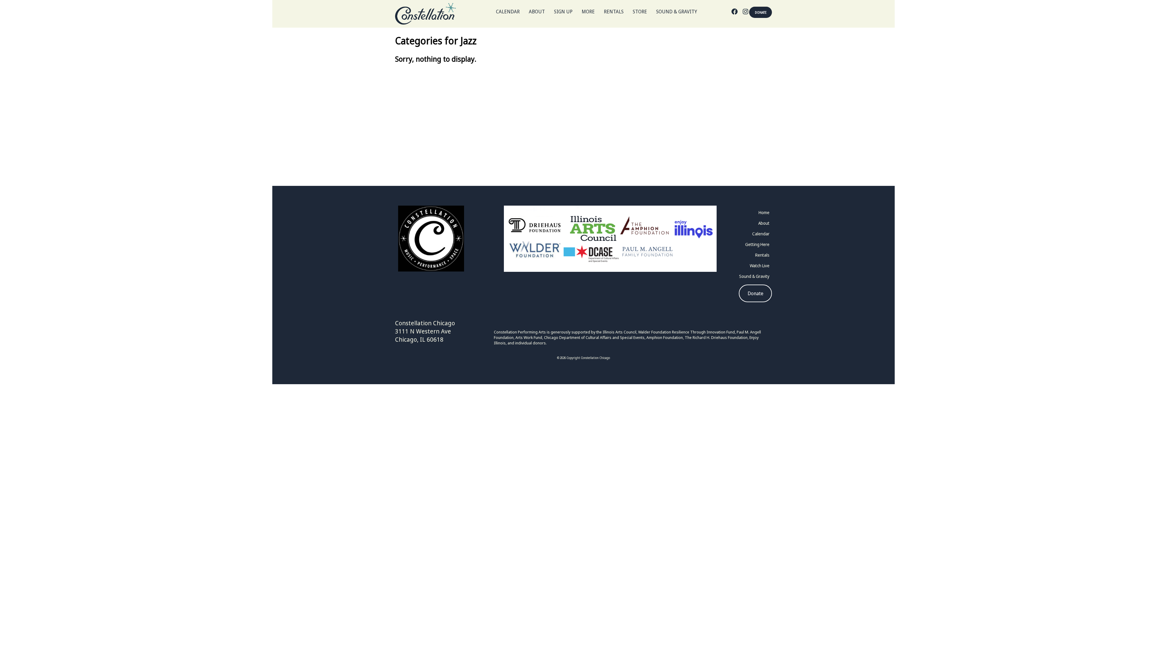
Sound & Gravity (676, 11)
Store (640, 11)
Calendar (508, 11)
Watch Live (759, 265)
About (537, 11)
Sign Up (563, 11)
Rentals (614, 11)
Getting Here (757, 244)
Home (764, 212)
